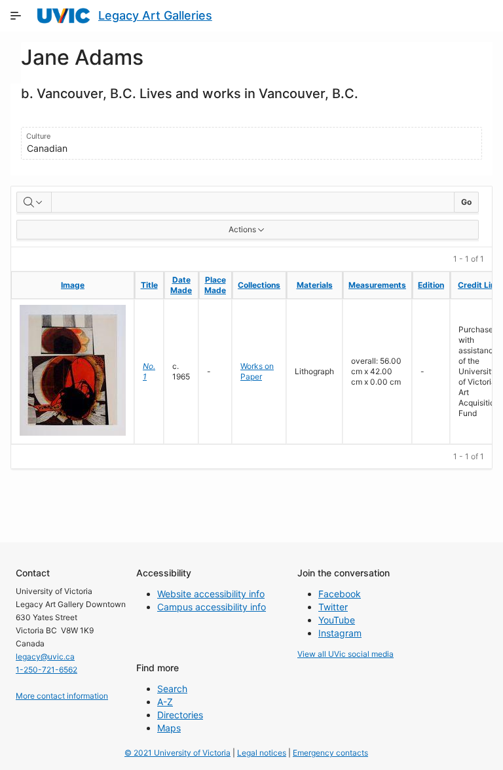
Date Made (181, 285)
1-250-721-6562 (46, 669)
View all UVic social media (345, 654)
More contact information (62, 696)
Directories (180, 714)
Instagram (340, 633)
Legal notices (261, 753)
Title (149, 285)
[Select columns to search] (34, 202)
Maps (169, 727)
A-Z (165, 701)
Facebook (339, 593)
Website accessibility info (211, 593)
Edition (431, 285)
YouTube (336, 619)
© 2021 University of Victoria (177, 753)
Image (72, 285)
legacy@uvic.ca (45, 656)
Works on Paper (257, 371)
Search (172, 688)
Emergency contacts (330, 753)
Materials (315, 285)
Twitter (333, 606)
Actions (242, 229)
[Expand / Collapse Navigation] (15, 15)
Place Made (215, 285)
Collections (259, 285)
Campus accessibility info (211, 606)
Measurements (377, 285)
